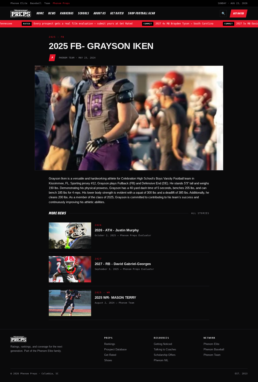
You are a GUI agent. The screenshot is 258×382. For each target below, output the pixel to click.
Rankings (67, 13)
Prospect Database (115, 349)
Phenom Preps (61, 3)
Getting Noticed (163, 343)
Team (47, 3)
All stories (200, 213)
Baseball (36, 3)
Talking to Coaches (165, 349)
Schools (83, 13)
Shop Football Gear (141, 13)
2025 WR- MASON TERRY (115, 298)
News (52, 13)
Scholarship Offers (165, 354)
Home (40, 13)
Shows (108, 360)
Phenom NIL (161, 360)
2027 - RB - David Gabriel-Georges (123, 264)
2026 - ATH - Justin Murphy (117, 230)
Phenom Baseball (214, 349)
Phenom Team (212, 354)
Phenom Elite (18, 3)
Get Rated (117, 13)
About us (100, 13)
